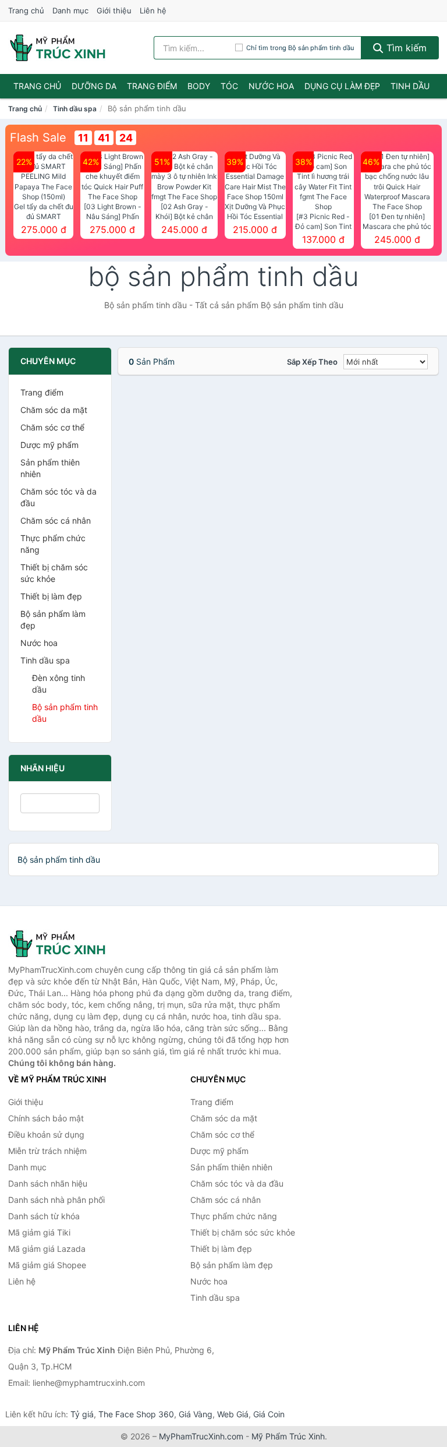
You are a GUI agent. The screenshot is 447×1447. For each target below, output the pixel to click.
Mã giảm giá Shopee (47, 1265)
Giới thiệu (114, 10)
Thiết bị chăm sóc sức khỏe (54, 573)
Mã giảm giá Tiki (39, 1232)
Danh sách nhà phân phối (56, 1200)
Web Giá (233, 1414)
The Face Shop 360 (136, 1414)
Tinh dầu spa (75, 108)
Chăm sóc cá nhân (55, 520)
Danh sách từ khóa (44, 1216)
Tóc (229, 86)
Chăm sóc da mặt (53, 410)
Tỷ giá (82, 1414)
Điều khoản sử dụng (46, 1134)
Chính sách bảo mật (46, 1118)
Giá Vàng (195, 1414)
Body (198, 86)
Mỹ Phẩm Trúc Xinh (288, 1436)
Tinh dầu (410, 86)
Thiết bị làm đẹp (51, 596)
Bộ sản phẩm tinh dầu (65, 713)
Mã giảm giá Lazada (47, 1249)
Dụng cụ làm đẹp (342, 86)
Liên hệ (153, 10)
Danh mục (70, 10)
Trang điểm (152, 86)
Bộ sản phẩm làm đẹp (53, 619)
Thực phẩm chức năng (53, 544)
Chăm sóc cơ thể (52, 427)
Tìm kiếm (405, 48)
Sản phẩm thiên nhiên (50, 468)
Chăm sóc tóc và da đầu (58, 497)
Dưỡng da (94, 86)
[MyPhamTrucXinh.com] (57, 47)
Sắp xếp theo (312, 361)
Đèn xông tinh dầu (58, 683)
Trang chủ (26, 10)
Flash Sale (38, 137)
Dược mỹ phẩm (49, 445)
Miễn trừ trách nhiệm (47, 1151)
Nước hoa (271, 86)
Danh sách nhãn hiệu (47, 1183)
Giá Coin (269, 1414)
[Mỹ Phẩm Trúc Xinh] (66, 943)
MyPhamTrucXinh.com (201, 1436)
